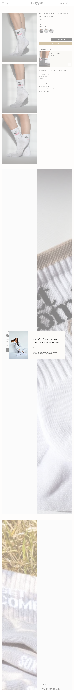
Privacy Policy (36, 353)
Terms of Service (45, 353)
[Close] (62, 334)
